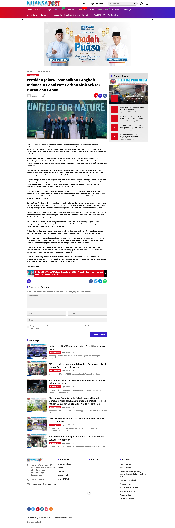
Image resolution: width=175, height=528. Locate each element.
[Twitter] (96, 281)
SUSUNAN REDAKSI (127, 491)
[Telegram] (100, 281)
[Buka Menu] (146, 3)
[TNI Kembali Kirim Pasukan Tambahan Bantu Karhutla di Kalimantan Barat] (37, 386)
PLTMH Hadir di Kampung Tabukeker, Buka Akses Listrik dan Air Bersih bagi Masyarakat (77, 366)
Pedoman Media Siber (129, 480)
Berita (60, 468)
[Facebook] (91, 281)
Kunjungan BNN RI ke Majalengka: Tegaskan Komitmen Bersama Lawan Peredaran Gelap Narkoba (131, 135)
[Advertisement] (87, 511)
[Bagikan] (105, 96)
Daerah (61, 471)
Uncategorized (33, 75)
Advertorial (63, 475)
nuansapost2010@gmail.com (44, 484)
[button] (135, 3)
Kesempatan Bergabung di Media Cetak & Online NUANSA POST (133, 474)
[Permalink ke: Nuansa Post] (29, 96)
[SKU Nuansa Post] (44, 3)
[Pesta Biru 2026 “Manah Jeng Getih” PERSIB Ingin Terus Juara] (37, 351)
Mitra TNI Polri (64, 479)
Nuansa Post (37, 95)
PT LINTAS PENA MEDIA (129, 487)
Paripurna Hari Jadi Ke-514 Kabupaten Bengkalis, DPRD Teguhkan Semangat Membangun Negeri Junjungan (132, 126)
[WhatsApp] (105, 281)
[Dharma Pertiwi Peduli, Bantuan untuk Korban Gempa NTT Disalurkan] (37, 424)
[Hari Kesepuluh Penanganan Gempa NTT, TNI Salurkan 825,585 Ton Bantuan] (37, 441)
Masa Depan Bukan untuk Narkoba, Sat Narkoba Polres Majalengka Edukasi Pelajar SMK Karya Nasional (133, 117)
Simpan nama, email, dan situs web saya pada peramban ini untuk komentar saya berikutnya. (66, 327)
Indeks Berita (125, 464)
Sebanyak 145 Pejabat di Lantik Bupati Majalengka (132, 108)
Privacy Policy (126, 484)
